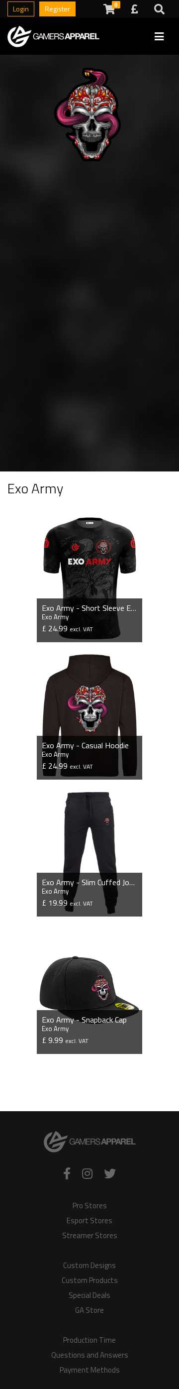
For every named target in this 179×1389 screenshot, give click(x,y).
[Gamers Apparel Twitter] (110, 1173)
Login (21, 8)
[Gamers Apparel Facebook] (67, 1173)
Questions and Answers (89, 1355)
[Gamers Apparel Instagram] (87, 1173)
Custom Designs (89, 1266)
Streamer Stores (89, 1236)
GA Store (89, 1310)
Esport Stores (89, 1221)
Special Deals (89, 1295)
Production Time (89, 1340)
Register (57, 8)
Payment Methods (90, 1370)
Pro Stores (90, 1206)
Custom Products (90, 1280)
